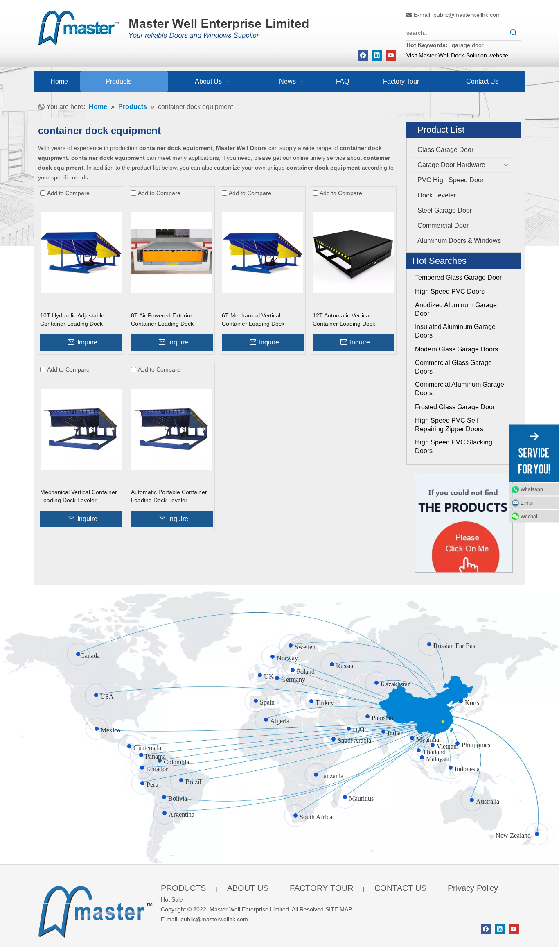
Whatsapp (532, 489)
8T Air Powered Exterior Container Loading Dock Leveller (162, 320)
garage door (468, 45)
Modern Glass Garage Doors (456, 349)
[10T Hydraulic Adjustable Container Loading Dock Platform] (81, 252)
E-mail (528, 503)
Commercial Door (443, 225)
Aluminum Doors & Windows (459, 240)
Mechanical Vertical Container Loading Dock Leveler (78, 496)
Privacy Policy (473, 888)
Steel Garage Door (444, 210)
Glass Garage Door (445, 149)
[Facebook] (363, 55)
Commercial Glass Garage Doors (453, 367)
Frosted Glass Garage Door (455, 406)
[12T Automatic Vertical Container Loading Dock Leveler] (353, 252)
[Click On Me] (464, 523)
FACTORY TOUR (321, 888)
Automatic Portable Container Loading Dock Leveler (169, 496)
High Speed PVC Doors (450, 291)
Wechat (529, 516)
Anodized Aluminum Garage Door (456, 309)
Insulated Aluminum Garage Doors (455, 331)
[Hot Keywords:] (513, 32)
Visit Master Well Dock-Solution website (457, 55)
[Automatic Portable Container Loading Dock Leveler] (171, 429)
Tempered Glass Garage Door (458, 277)
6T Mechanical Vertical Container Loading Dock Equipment (253, 320)
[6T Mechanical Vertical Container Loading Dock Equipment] (262, 252)
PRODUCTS (183, 888)
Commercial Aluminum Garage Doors (459, 388)
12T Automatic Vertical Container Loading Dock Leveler (344, 320)
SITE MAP (338, 909)
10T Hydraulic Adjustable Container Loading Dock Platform (72, 320)
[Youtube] (391, 55)
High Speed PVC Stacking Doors (453, 446)
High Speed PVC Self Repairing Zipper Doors (449, 425)
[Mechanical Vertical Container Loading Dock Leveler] (81, 429)
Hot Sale (172, 899)
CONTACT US (400, 888)
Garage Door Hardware (451, 164)
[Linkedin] (377, 55)
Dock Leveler (436, 195)
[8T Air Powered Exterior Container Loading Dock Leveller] (171, 252)
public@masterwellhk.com (467, 14)
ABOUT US (247, 888)
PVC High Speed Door (450, 180)
